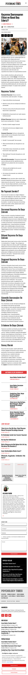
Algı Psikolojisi (13, 398)
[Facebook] (2, 35)
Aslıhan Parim (10, 26)
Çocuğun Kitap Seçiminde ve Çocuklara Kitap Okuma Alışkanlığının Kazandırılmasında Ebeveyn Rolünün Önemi (7, 478)
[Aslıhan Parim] (2, 27)
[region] (14, 663)
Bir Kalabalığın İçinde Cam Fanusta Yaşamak (14, 435)
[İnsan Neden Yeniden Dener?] (5, 378)
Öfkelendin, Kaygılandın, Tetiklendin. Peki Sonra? (13, 457)
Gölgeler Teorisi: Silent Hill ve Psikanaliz (20, 476)
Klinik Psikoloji (13, 408)
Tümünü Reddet (14, 672)
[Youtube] (9, 615)
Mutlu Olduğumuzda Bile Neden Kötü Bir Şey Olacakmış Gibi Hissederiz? (14, 445)
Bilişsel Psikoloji (14, 389)
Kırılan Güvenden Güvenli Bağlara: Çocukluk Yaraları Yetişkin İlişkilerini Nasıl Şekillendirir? (17, 414)
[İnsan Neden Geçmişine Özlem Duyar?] (5, 387)
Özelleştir (14, 668)
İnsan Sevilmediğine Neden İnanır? (11, 451)
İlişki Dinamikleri (14, 418)
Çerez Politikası (10, 661)
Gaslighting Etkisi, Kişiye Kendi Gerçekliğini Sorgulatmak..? (17, 395)
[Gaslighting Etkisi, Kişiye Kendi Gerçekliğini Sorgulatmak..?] (5, 396)
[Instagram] (3, 515)
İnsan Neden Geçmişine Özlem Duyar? (16, 386)
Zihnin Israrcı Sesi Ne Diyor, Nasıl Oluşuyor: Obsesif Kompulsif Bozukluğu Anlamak (17, 404)
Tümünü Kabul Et (14, 665)
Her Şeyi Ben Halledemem (8, 440)
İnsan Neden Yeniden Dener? (18, 377)
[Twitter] (5, 35)
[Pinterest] (8, 35)
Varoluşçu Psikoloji (14, 379)
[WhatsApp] (11, 35)
